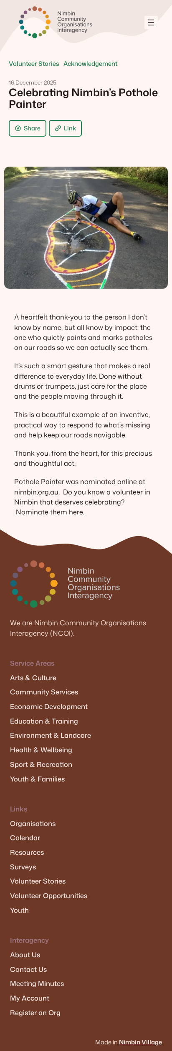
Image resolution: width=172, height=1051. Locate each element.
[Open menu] (151, 22)
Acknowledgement (90, 63)
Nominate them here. (50, 512)
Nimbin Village (140, 1042)
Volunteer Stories (34, 63)
